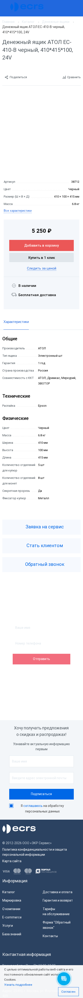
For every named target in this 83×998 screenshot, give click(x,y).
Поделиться (18, 77)
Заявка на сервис (44, 527)
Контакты (50, 936)
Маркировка (11, 900)
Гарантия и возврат (58, 900)
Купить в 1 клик (41, 258)
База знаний (11, 934)
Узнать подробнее (18, 984)
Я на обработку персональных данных (42, 808)
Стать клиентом (44, 545)
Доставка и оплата (57, 892)
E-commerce (12, 917)
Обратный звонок (44, 564)
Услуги (7, 925)
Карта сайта (11, 861)
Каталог (8, 892)
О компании (11, 909)
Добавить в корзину (41, 245)
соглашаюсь (33, 806)
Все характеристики (18, 210)
